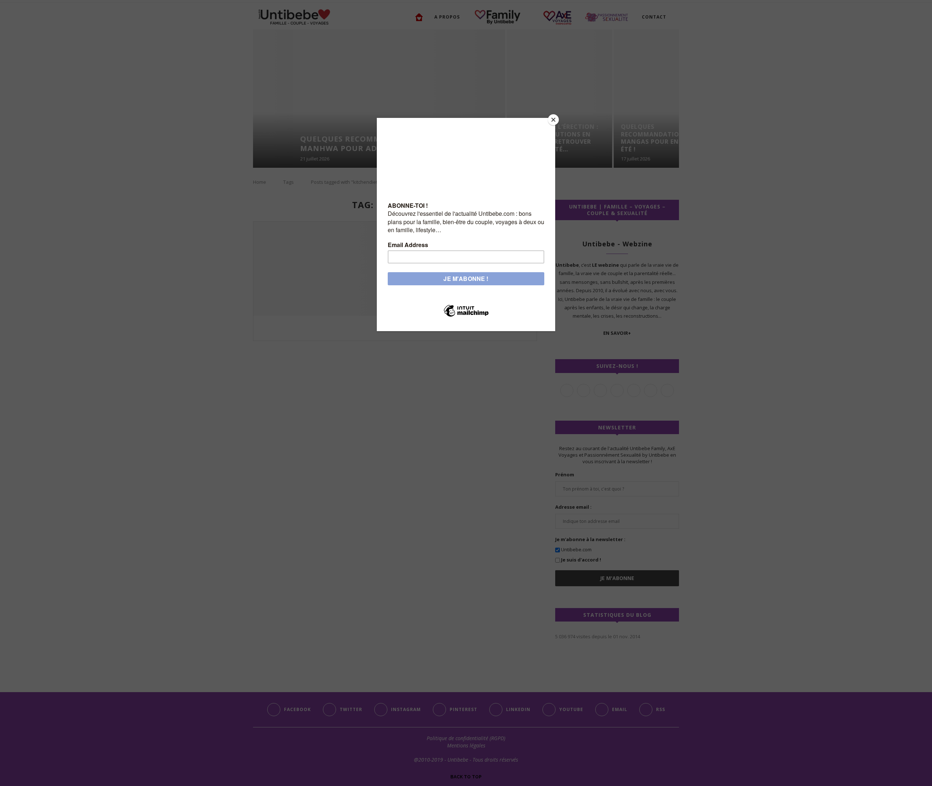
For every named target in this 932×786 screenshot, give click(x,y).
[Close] (553, 119)
